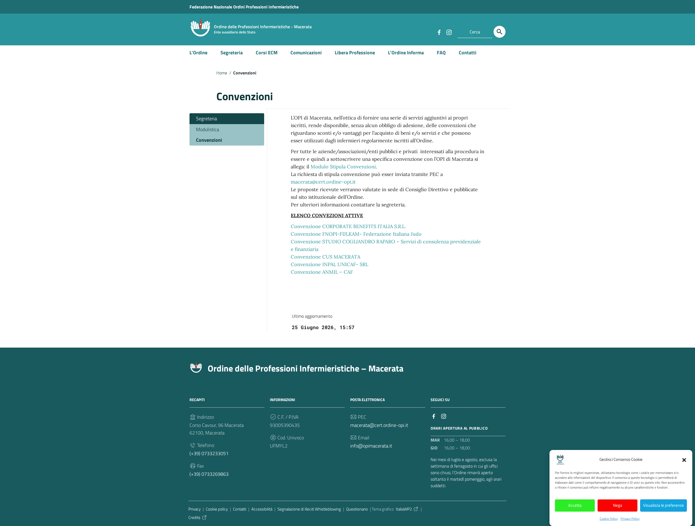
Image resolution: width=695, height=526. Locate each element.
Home (221, 73)
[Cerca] (500, 32)
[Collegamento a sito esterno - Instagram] (449, 32)
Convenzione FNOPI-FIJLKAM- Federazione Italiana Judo (356, 234)
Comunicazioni (306, 52)
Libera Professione (355, 52)
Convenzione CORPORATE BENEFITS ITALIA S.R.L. (348, 226)
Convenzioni (209, 140)
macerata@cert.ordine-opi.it (323, 182)
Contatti (467, 52)
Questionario (357, 509)
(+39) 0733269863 (209, 474)
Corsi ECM (266, 52)
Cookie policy (217, 509)
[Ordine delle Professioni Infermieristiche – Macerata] (200, 26)
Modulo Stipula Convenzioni (343, 166)
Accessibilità (261, 509)
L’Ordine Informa (406, 52)
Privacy (194, 509)
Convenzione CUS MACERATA (325, 257)
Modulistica (207, 129)
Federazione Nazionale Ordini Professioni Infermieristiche (244, 7)
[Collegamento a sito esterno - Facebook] (439, 32)
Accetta (575, 505)
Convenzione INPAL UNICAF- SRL (329, 264)
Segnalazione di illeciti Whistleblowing (309, 509)
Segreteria (231, 52)
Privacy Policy (630, 518)
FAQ (441, 52)
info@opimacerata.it (371, 445)
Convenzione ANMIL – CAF (322, 272)
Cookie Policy (609, 518)
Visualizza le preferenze (663, 505)
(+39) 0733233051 (209, 453)
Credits (194, 517)
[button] (684, 459)
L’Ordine (198, 52)
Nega (617, 505)
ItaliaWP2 (404, 509)
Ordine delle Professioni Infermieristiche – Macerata (305, 368)
